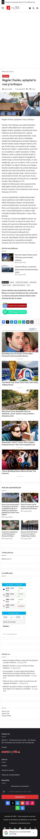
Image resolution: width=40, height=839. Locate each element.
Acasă (6, 71)
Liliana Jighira (8, 89)
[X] (7, 322)
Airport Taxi (5, 713)
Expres (11, 71)
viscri (28, 285)
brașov (12, 282)
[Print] (31, 322)
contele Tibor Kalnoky (22, 282)
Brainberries (20, 359)
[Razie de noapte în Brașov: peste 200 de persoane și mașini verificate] (7, 257)
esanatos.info (20, 419)
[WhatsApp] (19, 322)
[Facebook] (3, 322)
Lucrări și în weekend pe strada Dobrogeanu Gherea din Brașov (9, 534)
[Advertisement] (20, 38)
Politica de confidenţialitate (11, 775)
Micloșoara (33, 282)
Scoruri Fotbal (6, 716)
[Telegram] (23, 322)
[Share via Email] (27, 322)
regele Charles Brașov (19, 285)
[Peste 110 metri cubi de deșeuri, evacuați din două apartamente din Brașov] (29, 497)
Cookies (4, 765)
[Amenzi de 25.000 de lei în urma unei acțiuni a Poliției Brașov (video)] (29, 525)
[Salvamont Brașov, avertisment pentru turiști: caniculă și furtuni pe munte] (7, 269)
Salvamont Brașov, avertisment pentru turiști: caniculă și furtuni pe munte (26, 269)
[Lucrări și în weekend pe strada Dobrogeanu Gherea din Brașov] (10, 525)
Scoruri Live (5, 711)
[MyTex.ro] (13, 8)
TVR (22, 181)
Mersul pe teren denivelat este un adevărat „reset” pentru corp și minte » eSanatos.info (18, 413)
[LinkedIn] (11, 322)
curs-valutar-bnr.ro (12, 634)
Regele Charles (6, 285)
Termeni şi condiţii (8, 770)
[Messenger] (15, 322)
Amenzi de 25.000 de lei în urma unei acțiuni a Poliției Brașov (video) (29, 534)
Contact (4, 747)
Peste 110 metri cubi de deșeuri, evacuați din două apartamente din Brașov (29, 506)
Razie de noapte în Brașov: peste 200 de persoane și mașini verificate (26, 257)
